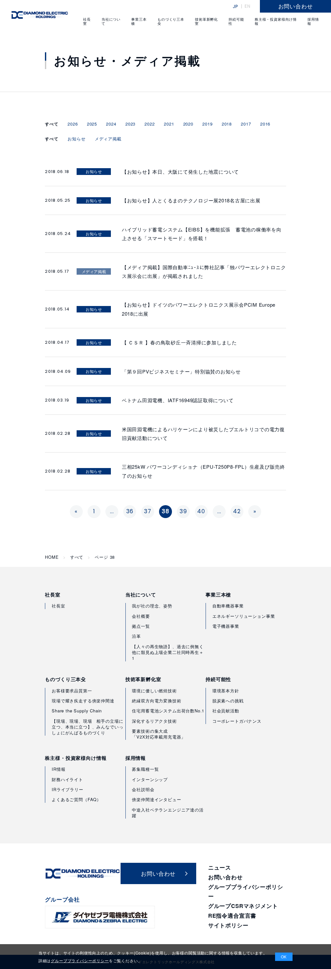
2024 (111, 124)
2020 (188, 124)
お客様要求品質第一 (72, 691)
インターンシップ (150, 779)
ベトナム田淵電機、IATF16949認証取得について (178, 400)
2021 (169, 124)
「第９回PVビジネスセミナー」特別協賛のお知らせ (181, 371)
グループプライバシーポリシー (80, 960)
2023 (130, 124)
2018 (227, 124)
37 (147, 511)
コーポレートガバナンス (237, 721)
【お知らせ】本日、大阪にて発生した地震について (180, 171)
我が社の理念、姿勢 (152, 606)
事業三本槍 (218, 594)
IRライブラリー (67, 789)
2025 (92, 124)
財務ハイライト (67, 779)
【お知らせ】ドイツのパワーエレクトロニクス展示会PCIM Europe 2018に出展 (198, 309)
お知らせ (76, 139)
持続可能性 (218, 679)
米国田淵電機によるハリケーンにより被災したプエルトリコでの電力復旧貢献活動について (203, 433)
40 (201, 511)
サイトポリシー (228, 925)
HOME (52, 557)
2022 (149, 124)
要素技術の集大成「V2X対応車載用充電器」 (159, 734)
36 (130, 511)
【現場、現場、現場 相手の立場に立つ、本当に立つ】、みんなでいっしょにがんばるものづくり (87, 727)
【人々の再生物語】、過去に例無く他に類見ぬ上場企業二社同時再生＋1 (167, 652)
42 (237, 511)
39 (183, 511)
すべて (77, 557)
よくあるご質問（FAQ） (76, 799)
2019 (207, 124)
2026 (73, 124)
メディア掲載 (108, 139)
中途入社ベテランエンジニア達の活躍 (167, 813)
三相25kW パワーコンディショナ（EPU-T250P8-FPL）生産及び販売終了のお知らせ (203, 471)
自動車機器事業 (228, 606)
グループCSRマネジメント (243, 906)
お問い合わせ (225, 877)
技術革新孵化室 (143, 679)
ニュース (219, 867)
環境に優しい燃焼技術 (154, 691)
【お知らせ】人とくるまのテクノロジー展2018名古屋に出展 (191, 200)
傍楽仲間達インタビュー (156, 799)
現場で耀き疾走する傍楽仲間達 (83, 701)
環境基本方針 (225, 691)
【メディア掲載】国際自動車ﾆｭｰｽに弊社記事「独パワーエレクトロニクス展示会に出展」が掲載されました (204, 271)
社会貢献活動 (225, 711)
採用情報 (135, 758)
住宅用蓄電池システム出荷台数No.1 (168, 711)
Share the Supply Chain (77, 711)
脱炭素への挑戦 (228, 701)
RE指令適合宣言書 (232, 915)
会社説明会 (143, 789)
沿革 (136, 636)
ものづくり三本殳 (65, 679)
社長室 (52, 594)
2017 (246, 124)
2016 (265, 124)
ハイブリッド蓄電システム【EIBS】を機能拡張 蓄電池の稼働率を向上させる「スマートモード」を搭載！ (202, 233)
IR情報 (58, 769)
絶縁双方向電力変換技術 (156, 701)
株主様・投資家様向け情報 (75, 758)
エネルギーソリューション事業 (243, 616)
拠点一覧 (141, 626)
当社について (140, 594)
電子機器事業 (225, 626)
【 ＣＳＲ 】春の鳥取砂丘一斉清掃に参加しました (179, 342)
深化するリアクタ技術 (154, 721)
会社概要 (141, 616)
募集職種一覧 (145, 769)
